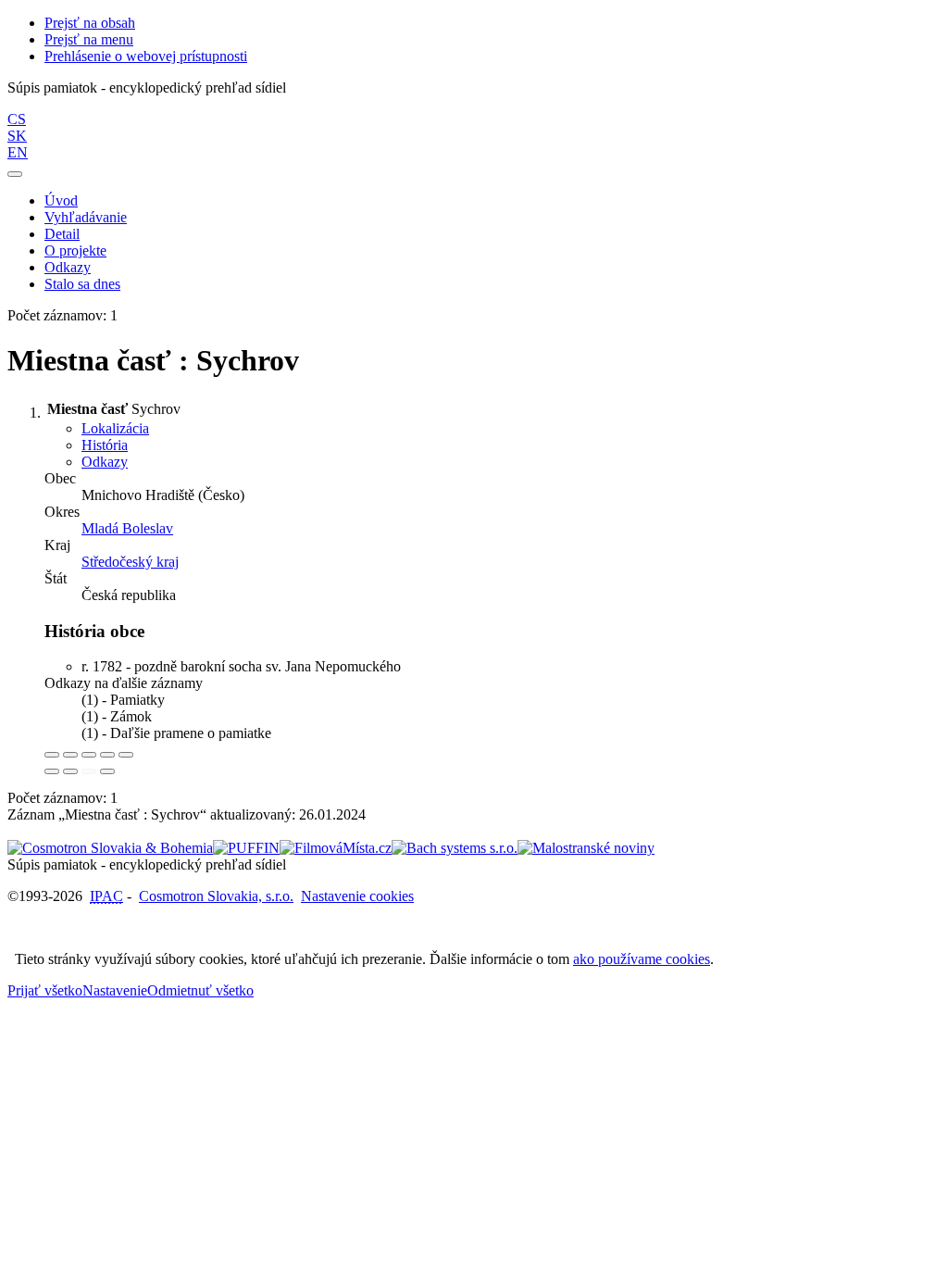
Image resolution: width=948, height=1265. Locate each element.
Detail (62, 234)
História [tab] (104, 445)
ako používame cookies (641, 959)
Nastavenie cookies (357, 896)
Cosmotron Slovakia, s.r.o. (216, 896)
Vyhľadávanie (85, 217)
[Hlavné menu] (14, 174)
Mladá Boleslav (127, 528)
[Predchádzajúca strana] (88, 771)
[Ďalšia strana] (107, 771)
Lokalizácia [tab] (115, 428)
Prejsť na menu (88, 39)
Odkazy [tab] (104, 462)
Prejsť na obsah (89, 23)
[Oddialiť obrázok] (70, 755)
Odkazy (67, 267)
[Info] (125, 755)
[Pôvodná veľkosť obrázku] (88, 755)
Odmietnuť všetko (200, 990)
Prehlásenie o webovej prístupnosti (145, 56)
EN (17, 152)
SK (17, 136)
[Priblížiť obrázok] (51, 755)
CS (16, 119)
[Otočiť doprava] (70, 771)
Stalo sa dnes (82, 284)
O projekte (75, 250)
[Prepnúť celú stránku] (107, 755)
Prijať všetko (44, 990)
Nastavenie (114, 990)
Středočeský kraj (130, 562)
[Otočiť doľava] (51, 771)
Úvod (61, 200)
